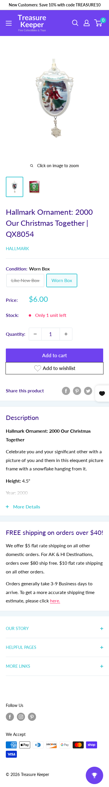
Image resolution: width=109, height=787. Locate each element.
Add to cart (54, 355)
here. (55, 600)
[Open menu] (9, 23)
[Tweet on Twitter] (88, 390)
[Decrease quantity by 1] (35, 334)
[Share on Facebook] (66, 390)
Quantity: (15, 334)
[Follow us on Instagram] (21, 716)
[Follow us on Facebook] (10, 716)
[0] (98, 22)
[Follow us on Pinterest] (32, 716)
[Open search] (75, 23)
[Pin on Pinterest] (77, 390)
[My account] (87, 23)
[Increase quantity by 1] (66, 334)
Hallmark (17, 248)
